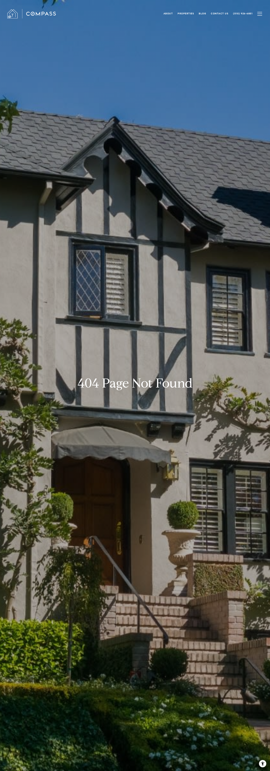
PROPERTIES (186, 13)
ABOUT (168, 13)
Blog (202, 13)
